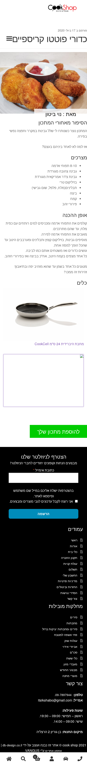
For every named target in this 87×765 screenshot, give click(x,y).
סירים (73, 617)
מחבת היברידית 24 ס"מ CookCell (59, 343)
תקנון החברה (69, 557)
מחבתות (72, 623)
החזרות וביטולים (67, 587)
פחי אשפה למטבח (65, 635)
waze (66, 759)
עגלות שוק (70, 640)
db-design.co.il (13, 745)
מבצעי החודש (68, 670)
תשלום (73, 569)
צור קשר (72, 598)
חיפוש (23, 759)
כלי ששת (71, 658)
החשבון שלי (70, 575)
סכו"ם (73, 652)
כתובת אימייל (43, 470)
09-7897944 (63, 695)
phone (80, 759)
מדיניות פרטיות (67, 581)
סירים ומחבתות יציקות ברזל (59, 629)
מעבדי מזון (70, 664)
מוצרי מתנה (69, 676)
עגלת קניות (70, 563)
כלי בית (72, 552)
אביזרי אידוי (70, 646)
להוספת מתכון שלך (58, 431)
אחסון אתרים (53, 750)
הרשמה (43, 513)
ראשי (74, 540)
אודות (73, 546)
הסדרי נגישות (68, 593)
